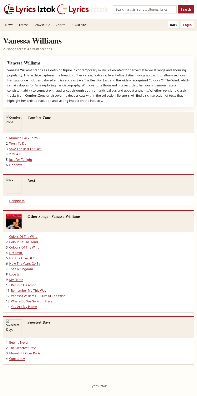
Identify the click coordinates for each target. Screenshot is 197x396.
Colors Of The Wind (23, 236)
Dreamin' (16, 253)
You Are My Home (24, 307)
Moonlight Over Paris (24, 353)
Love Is (14, 274)
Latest (23, 25)
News (9, 25)
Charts (60, 25)
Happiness (17, 201)
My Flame (16, 280)
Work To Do (17, 143)
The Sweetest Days (23, 348)
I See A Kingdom (21, 269)
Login (187, 25)
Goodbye (16, 165)
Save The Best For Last (25, 149)
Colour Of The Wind (23, 242)
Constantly (17, 359)
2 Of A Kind (17, 154)
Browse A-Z (42, 25)
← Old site (78, 25)
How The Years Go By (24, 263)
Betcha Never (19, 342)
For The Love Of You (23, 258)
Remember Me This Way (28, 290)
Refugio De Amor (23, 285)
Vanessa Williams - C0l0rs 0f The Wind (38, 296)
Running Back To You (24, 138)
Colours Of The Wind (24, 247)
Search (186, 9)
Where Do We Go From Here (31, 301)
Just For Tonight (20, 159)
